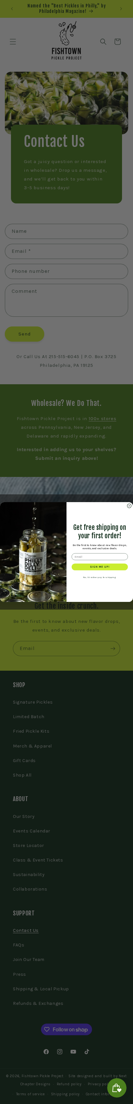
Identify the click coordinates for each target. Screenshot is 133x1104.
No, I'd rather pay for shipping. (99, 577)
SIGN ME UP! (100, 566)
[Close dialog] (129, 506)
